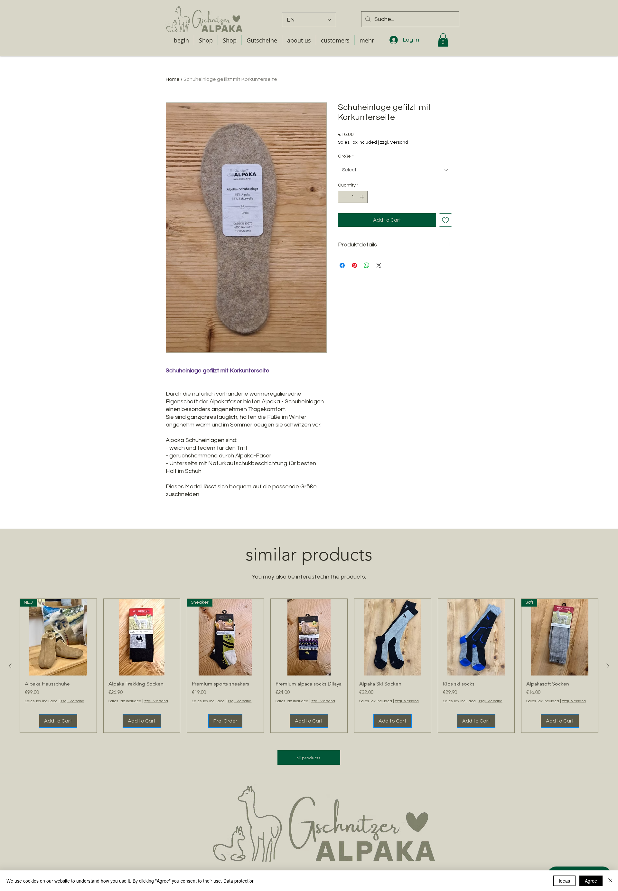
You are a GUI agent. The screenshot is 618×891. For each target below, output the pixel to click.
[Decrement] (343, 197)
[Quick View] (142, 637)
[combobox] (395, 170)
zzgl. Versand (394, 142)
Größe (346, 156)
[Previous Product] (10, 666)
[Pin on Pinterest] (354, 265)
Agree (591, 880)
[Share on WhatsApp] (366, 265)
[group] (309, 665)
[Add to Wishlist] (445, 220)
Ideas (564, 880)
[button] (262, 40)
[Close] (610, 881)
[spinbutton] (353, 197)
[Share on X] (379, 265)
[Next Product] (608, 666)
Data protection (239, 880)
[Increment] (363, 197)
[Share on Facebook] (342, 265)
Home (173, 79)
